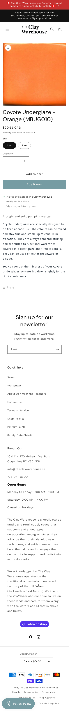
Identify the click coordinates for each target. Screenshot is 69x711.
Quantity (8, 153)
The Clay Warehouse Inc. (32, 687)
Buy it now (34, 184)
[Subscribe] (57, 349)
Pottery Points (16, 427)
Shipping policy (47, 697)
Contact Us (14, 402)
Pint (24, 145)
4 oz (9, 145)
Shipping (7, 132)
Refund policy (31, 692)
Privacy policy (49, 692)
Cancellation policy (49, 703)
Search (11, 377)
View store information (21, 206)
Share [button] (10, 287)
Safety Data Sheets (19, 435)
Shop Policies (15, 418)
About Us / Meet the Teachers (26, 393)
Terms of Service (18, 410)
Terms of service (26, 697)
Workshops (14, 385)
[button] (7, 29)
